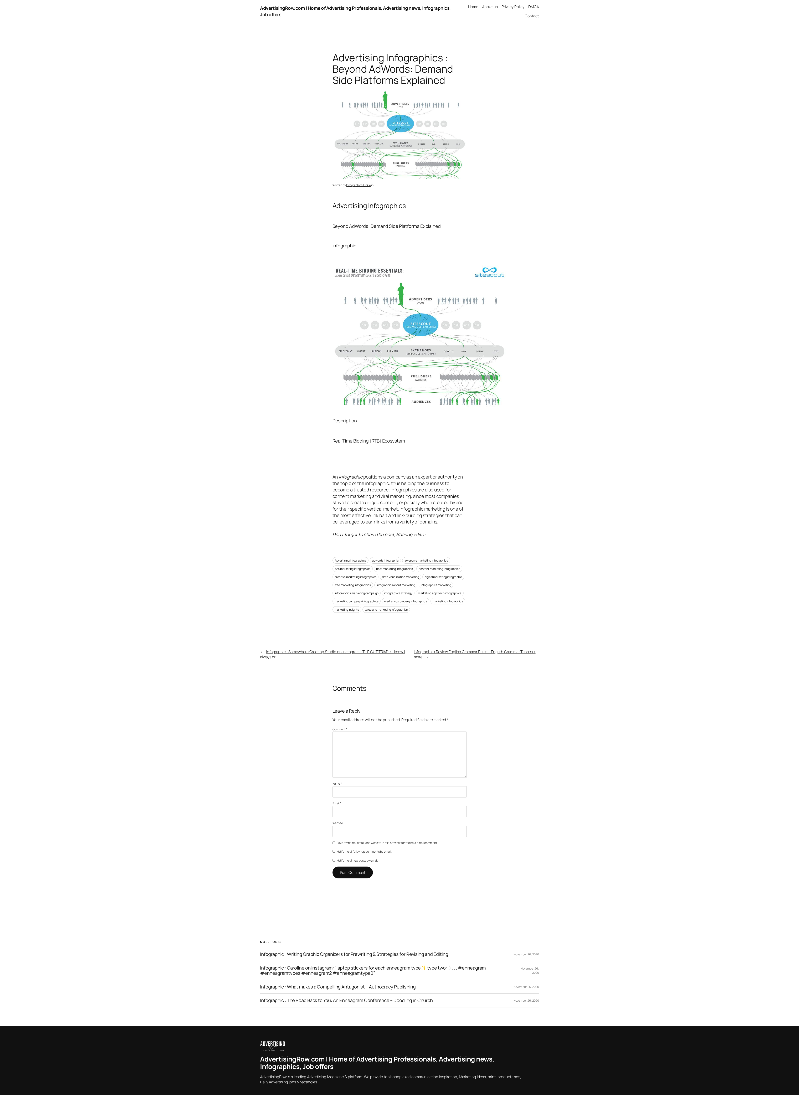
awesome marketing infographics (426, 560)
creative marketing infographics (355, 577)
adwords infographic (385, 560)
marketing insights (347, 609)
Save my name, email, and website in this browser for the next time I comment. (387, 843)
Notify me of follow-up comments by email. (364, 851)
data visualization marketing (400, 577)
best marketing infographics (394, 569)
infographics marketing (436, 585)
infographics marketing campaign (356, 593)
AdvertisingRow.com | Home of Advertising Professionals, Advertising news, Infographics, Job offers (377, 1062)
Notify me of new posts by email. (357, 860)
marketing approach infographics (439, 593)
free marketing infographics (353, 585)
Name (337, 783)
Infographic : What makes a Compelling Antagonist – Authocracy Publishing (338, 987)
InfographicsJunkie (358, 185)
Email (337, 803)
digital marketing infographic (443, 577)
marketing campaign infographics (356, 601)
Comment (340, 729)
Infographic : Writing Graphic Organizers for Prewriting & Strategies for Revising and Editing (354, 954)
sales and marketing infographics (386, 609)
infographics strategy (398, 593)
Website (338, 823)
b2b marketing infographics (352, 569)
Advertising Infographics (350, 560)
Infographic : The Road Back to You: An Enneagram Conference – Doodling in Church (346, 1000)
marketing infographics (448, 601)
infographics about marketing (396, 585)
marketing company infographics (405, 601)
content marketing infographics (439, 569)
